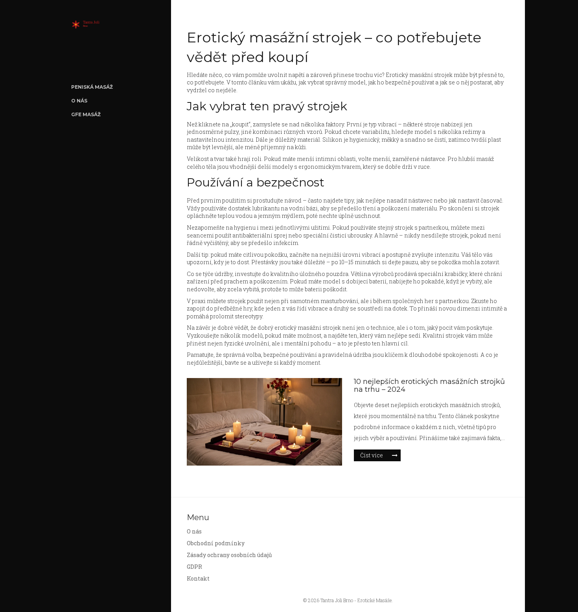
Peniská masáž (92, 87)
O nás (79, 101)
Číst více (371, 455)
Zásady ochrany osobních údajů (229, 555)
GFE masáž (86, 114)
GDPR (194, 566)
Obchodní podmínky (216, 543)
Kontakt (198, 578)
